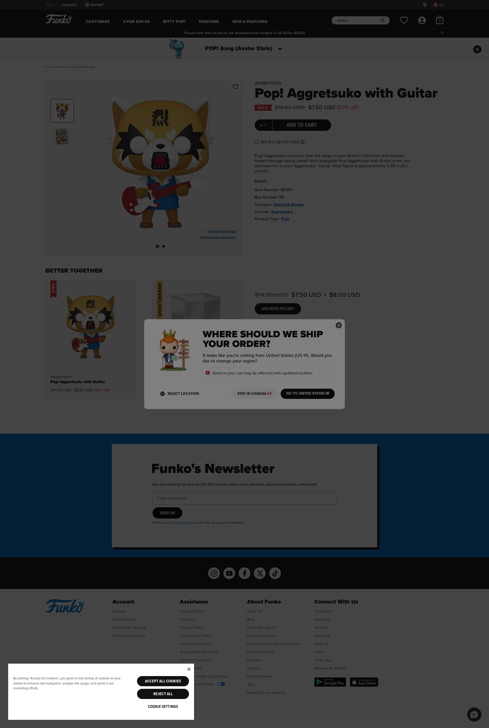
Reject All (163, 693)
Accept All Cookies (163, 681)
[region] (101, 691)
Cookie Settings (163, 706)
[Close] (189, 669)
